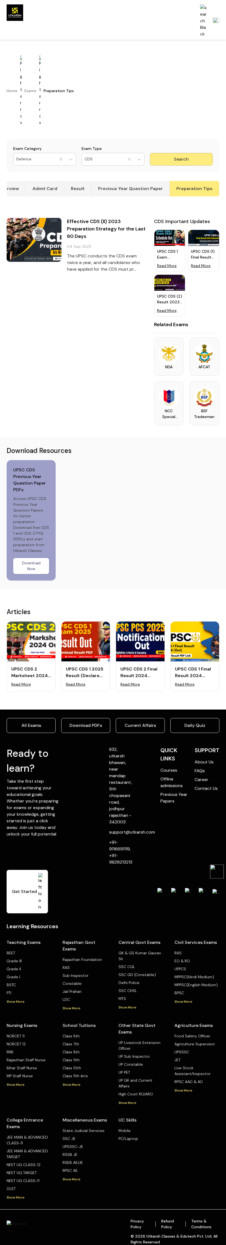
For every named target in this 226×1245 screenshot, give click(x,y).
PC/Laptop (128, 1138)
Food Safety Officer (192, 1036)
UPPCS (180, 968)
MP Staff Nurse (20, 1075)
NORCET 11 (16, 1036)
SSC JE (69, 1138)
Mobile (125, 1130)
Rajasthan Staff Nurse (26, 1059)
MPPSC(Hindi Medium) (194, 976)
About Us (204, 762)
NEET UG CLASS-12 (24, 1164)
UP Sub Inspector (134, 1056)
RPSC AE (70, 1170)
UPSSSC (181, 1051)
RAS (66, 967)
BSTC (11, 984)
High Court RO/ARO (136, 1094)
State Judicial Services (83, 1130)
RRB (10, 1051)
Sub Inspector (75, 975)
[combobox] (16, 159)
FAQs (200, 771)
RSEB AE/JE (73, 1162)
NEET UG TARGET (22, 1172)
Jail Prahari (72, 991)
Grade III (14, 960)
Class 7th (71, 1043)
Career (201, 779)
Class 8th (71, 1051)
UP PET (124, 1072)
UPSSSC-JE (73, 1146)
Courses (168, 770)
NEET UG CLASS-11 (23, 1180)
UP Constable (131, 1064)
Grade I (13, 976)
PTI (9, 992)
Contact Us (206, 788)
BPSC (179, 992)
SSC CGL (127, 966)
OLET (11, 1188)
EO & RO (182, 960)
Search (181, 159)
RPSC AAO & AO (188, 1081)
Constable (72, 983)
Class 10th (72, 1067)
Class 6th (71, 1036)
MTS (122, 998)
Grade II (14, 968)
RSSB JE (70, 1154)
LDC (66, 999)
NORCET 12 (16, 1043)
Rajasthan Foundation (82, 959)
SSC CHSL (128, 990)
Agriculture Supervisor (194, 1043)
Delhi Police (129, 982)
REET (11, 952)
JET (177, 1059)
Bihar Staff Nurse (22, 1067)
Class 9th (71, 1059)
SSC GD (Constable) (137, 974)
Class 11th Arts (75, 1075)
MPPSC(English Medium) (196, 984)
